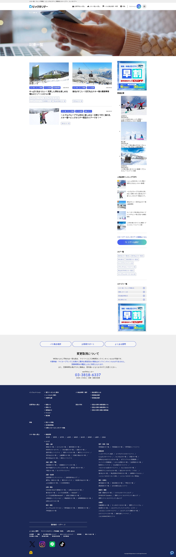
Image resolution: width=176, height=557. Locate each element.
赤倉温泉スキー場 (51, 465)
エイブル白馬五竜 (63, 492)
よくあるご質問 (33, 531)
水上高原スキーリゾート (120, 465)
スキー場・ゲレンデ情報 (36, 87)
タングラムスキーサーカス (52, 98)
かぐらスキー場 (61, 447)
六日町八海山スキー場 (79, 455)
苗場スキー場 (50, 447)
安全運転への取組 (33, 536)
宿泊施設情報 (56, 87)
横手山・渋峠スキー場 (52, 480)
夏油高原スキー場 (104, 486)
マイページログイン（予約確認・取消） (52, 531)
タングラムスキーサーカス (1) (126, 274)
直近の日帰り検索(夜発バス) (100, 407)
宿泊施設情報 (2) (123, 296)
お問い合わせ (71, 531)
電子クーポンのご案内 (52, 392)
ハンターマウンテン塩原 (106, 454)
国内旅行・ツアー (57, 524)
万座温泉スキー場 (117, 447)
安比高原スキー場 (47, 101)
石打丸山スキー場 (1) (137, 256)
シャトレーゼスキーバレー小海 (108, 476)
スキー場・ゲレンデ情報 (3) (126, 288)
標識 (38, 534)
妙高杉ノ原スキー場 (76, 467)
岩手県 (62, 437)
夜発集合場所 (96, 398)
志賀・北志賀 (50, 474)
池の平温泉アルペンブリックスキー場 (57, 467)
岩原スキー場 (80, 449)
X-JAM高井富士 (65, 483)
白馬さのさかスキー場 (75, 490)
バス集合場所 (55, 344)
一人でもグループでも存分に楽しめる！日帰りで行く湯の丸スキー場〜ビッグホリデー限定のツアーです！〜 (85, 116)
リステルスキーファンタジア (123, 492)
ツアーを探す (139, 6)
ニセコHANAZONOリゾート (107, 516)
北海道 (104, 437)
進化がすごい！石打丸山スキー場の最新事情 (90, 91)
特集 (124, 6)
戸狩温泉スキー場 (51, 510)
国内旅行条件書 (56, 536)
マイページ (132, 6)
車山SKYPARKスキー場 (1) (125, 270)
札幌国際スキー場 (104, 505)
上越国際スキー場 (64, 455)
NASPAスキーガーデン (52, 449)
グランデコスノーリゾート (36, 98)
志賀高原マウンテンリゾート (54, 477)
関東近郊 (101, 451)
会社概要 (31, 534)
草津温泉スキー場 (104, 447)
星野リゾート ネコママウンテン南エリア (126, 495)
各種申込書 (49, 398)
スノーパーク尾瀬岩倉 (105, 462)
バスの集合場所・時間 (111, 6)
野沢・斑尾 (49, 505)
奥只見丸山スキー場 (52, 458)
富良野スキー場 (103, 508)
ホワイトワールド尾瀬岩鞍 (128, 459)
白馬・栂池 (49, 487)
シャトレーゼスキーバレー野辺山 (129, 476)
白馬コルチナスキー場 (52, 501)
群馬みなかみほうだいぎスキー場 (108, 459)
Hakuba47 (74, 492)
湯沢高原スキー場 (74, 447)
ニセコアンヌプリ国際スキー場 (129, 510)
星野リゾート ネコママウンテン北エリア (110, 498)
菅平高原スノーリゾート (132, 447)
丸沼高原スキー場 (136, 462)
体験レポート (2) (123, 292)
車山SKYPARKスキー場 (59, 101)
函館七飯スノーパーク (122, 513)
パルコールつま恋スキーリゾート (108, 467)
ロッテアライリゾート (35, 101)
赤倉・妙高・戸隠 (51, 462)
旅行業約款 (66, 536)
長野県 (55, 437)
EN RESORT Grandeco (105, 495)
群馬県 (90, 437)
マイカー (48, 413)
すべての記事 (47, 87)
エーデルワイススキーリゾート (125, 454)
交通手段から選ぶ (80, 6)
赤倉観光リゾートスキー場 (67, 465)
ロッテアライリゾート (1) (125, 263)
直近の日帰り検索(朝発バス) (100, 404)
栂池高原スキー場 (70, 498)
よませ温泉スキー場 (52, 483)
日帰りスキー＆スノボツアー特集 (55, 428)
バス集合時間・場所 (81, 392)
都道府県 (48, 434)
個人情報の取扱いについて (49, 534)
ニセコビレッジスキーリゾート (108, 510)
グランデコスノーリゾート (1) (126, 267)
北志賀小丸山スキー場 (81, 480)
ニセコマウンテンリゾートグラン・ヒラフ (123, 508)
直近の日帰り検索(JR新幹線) (100, 410)
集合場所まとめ (96, 392)
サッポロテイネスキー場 (119, 505)
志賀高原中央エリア (71, 477)
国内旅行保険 (45, 536)
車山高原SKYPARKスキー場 (119, 473)
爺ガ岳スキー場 (50, 492)
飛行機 (48, 415)
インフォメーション (35, 392)
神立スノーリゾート (66, 458)
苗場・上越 (49, 444)
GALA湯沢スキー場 (68, 449)
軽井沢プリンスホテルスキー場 (108, 470)
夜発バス (48, 407)
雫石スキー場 (129, 483)
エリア (48, 441)
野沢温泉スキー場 (70, 508)
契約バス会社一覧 (89, 534)
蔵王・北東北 (102, 480)
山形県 (69, 437)
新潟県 (48, 437)
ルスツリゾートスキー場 (106, 513)
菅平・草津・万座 (104, 444)
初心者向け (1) (122, 299)
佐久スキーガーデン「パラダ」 (129, 470)
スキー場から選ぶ (95, 6)
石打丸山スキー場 (77, 101)
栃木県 (83, 437)
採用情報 (79, 534)
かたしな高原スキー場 (121, 462)
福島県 (76, 437)
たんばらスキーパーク (105, 456)
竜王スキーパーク (67, 480)
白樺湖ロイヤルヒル (136, 473)
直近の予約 (79, 404)
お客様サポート (88, 344)
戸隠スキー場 (50, 470)
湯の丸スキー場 (65, 123)
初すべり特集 (50, 422)
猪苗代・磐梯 (102, 490)
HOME (29, 12)
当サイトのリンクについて (66, 534)
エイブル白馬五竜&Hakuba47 (54, 495)
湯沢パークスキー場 (69, 452)
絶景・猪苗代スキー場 (105, 492)
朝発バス (48, 404)
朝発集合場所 (96, 395)
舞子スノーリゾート (83, 452)
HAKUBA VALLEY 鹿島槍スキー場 (56, 490)
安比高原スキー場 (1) (132, 259)
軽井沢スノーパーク (104, 465)
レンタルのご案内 (51, 395)
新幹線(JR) (49, 410)
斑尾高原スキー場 (83, 508)
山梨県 (97, 437)
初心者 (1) (121, 259)
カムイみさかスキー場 (127, 467)
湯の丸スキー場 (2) (123, 256)
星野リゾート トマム (135, 505)
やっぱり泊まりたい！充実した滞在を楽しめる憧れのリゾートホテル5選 (48, 92)
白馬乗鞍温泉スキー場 (84, 498)
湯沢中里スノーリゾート (53, 452)
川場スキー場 (133, 456)
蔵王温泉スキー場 (104, 483)
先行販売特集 (50, 425)
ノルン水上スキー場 (120, 456)
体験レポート (88, 111)
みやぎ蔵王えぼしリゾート (119, 486)
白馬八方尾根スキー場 (72, 495)
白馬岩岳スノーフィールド (53, 498)
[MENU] (144, 6)
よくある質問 (120, 344)
